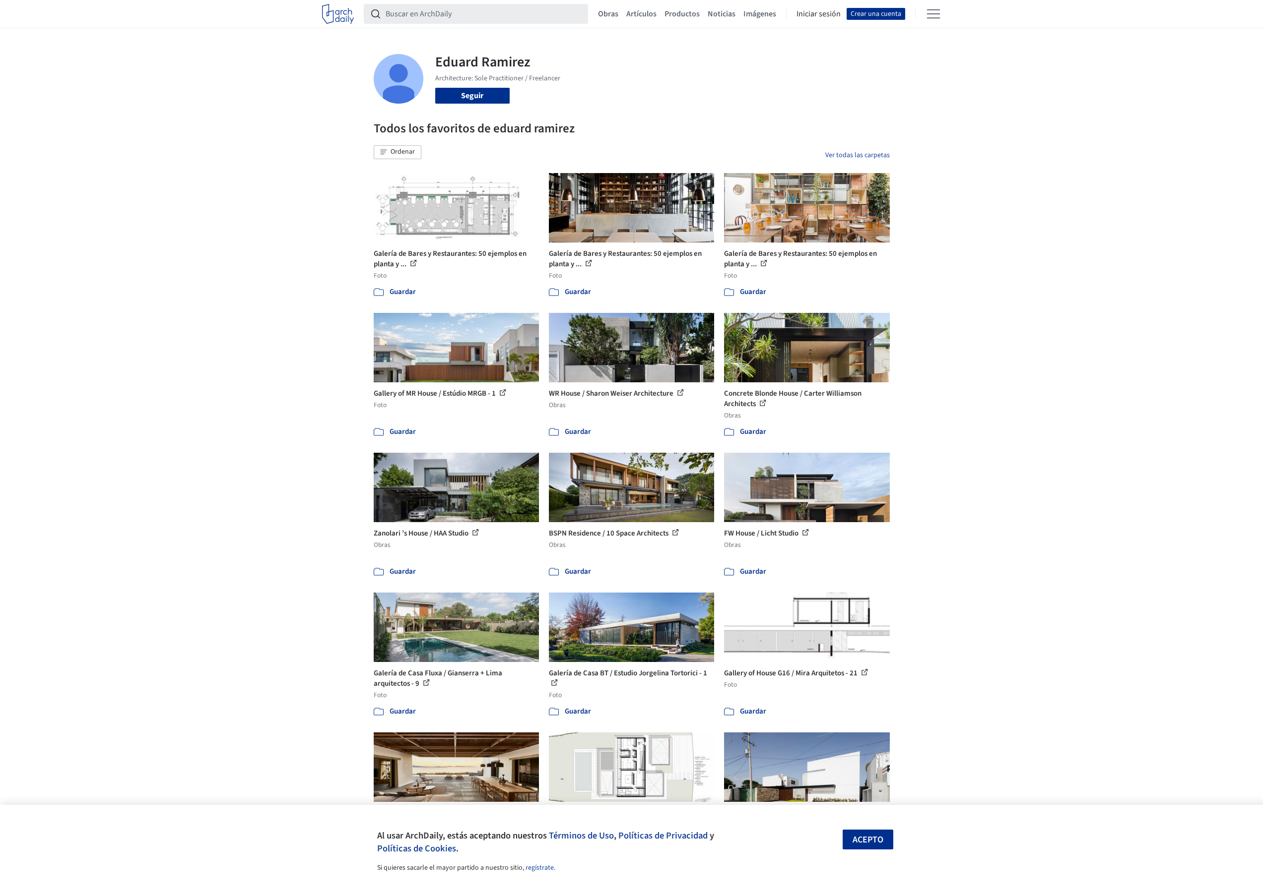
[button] (397, 152)
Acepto (868, 840)
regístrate (540, 868)
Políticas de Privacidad (663, 835)
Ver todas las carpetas (857, 155)
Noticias (721, 13)
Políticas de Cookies (416, 848)
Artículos (641, 13)
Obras (608, 13)
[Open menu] (933, 14)
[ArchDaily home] (338, 14)
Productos (682, 13)
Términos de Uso (581, 835)
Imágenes (759, 13)
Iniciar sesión (819, 13)
